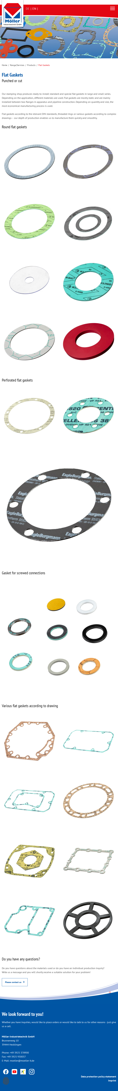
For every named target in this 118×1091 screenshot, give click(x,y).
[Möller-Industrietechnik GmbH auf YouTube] (14, 1071)
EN (34, 9)
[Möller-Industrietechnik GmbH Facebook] (6, 1071)
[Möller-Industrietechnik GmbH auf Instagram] (32, 1071)
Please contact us (13, 982)
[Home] (12, 14)
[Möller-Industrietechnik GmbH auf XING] (23, 1071)
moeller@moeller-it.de (22, 1060)
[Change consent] (6, 1081)
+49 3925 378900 (19, 1052)
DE (28, 9)
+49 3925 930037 (16, 1056)
